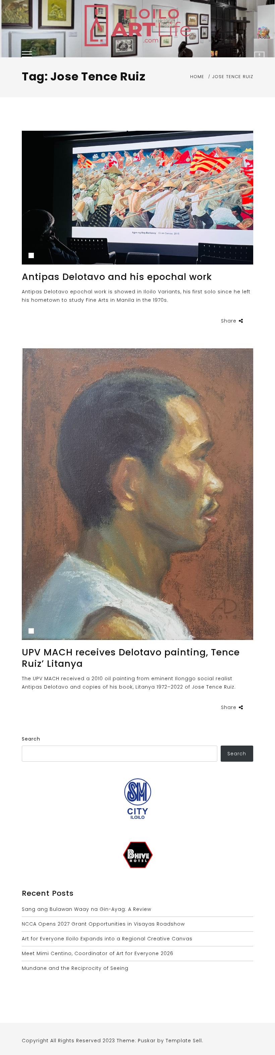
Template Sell (184, 1040)
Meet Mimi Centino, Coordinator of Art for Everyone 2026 (97, 953)
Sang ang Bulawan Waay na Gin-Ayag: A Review (86, 909)
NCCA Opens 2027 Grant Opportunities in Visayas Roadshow (103, 924)
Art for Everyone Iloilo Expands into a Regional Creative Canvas (107, 938)
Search (31, 739)
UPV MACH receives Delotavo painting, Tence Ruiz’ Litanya (131, 658)
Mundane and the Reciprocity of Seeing (75, 968)
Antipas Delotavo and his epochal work (117, 277)
